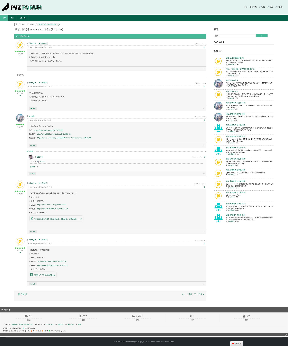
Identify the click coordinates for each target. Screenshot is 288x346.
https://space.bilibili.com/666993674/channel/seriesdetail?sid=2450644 (64, 138)
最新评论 (60, 324)
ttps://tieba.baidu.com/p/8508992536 (52, 261)
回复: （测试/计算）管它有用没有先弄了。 (241, 69)
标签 (79, 324)
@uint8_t (33, 166)
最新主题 (22, 18)
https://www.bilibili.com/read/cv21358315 (52, 209)
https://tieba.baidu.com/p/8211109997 (48, 130)
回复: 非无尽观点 (232, 80)
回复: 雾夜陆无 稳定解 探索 (235, 103)
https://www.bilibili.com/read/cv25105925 (52, 265)
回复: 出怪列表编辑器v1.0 (235, 58)
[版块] (16, 24)
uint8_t (32, 116)
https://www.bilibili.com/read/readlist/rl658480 (54, 134)
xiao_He (32, 43)
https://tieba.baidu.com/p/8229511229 (51, 205)
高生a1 (39, 157)
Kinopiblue (49, 324)
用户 (12, 18)
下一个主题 (198, 294)
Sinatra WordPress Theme (160, 342)
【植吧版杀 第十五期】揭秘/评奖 (22, 324)
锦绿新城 (231, 132)
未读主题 (71, 324)
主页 (4, 18)
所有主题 (23, 294)
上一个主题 (187, 294)
